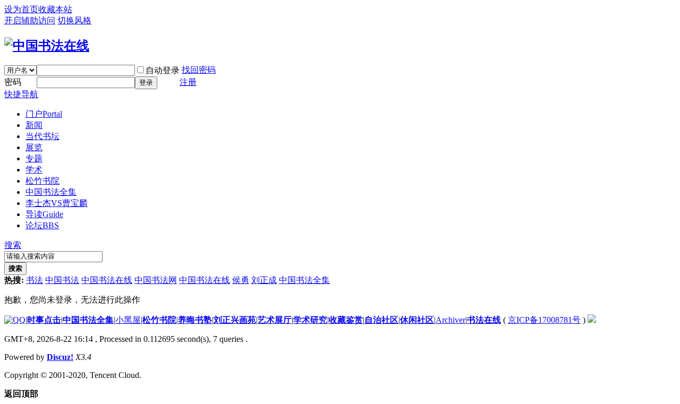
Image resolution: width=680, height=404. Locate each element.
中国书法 (62, 280)
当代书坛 (43, 136)
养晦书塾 (195, 319)
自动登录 (163, 70)
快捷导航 (21, 94)
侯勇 (240, 280)
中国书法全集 (51, 191)
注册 (188, 82)
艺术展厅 (275, 319)
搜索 (12, 245)
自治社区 (381, 319)
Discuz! (60, 357)
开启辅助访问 (29, 20)
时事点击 (44, 319)
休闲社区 (417, 319)
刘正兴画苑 (235, 319)
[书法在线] (46, 46)
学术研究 (310, 319)
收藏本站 (55, 9)
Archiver (450, 319)
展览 (34, 147)
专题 (34, 158)
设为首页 (21, 9)
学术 (34, 169)
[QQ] (15, 319)
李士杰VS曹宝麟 (57, 203)
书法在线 (484, 319)
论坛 (42, 225)
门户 (44, 113)
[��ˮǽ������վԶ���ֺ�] (592, 319)
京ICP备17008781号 (544, 319)
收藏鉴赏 (346, 319)
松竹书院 (43, 180)
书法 (34, 280)
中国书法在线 (106, 280)
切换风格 (74, 20)
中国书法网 (155, 280)
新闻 (34, 125)
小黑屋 (128, 319)
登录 (146, 83)
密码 (12, 82)
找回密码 (199, 69)
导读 (44, 214)
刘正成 (264, 280)
